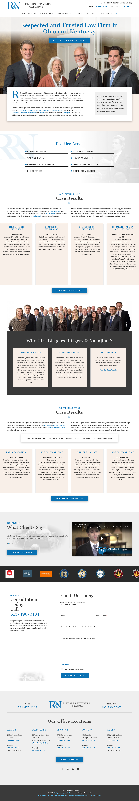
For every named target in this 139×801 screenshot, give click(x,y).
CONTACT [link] (110, 14)
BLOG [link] (102, 14)
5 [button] (12, 543)
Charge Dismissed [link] (73, 452)
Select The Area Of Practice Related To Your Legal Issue (82, 627)
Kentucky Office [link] (88, 740)
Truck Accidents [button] (83, 158)
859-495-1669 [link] (126, 6)
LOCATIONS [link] (91, 14)
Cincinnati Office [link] (63, 740)
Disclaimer (65, 664)
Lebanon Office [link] (13, 740)
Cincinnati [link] (15, 112)
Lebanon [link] (23, 112)
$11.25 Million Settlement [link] (73, 228)
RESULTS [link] (79, 14)
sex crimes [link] (47, 425)
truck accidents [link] (44, 110)
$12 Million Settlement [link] (37, 228)
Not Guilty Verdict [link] (38, 452)
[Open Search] (116, 14)
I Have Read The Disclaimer (74, 669)
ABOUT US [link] (32, 14)
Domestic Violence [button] (84, 171)
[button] (63, 769)
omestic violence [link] (59, 425)
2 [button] (8, 543)
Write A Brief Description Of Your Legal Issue (78, 638)
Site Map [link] (50, 795)
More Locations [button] (69, 759)
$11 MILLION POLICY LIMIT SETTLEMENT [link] (108, 228)
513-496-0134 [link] (101, 6)
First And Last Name (68, 604)
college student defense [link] (56, 427)
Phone (63, 616)
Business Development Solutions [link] (79, 795)
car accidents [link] (33, 110)
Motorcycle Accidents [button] (40, 164)
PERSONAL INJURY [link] (46, 14)
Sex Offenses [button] (34, 171)
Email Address (101, 616)
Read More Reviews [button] (22, 552)
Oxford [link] (41, 112)
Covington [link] (66, 112)
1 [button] (7, 543)
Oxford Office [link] (112, 740)
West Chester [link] (31, 112)
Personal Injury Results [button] (69, 291)
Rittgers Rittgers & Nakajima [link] (65, 793)
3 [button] (9, 543)
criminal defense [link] (57, 110)
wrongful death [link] (36, 216)
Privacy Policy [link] (60, 795)
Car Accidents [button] (35, 158)
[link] (29, 6)
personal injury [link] (23, 110)
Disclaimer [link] (42, 795)
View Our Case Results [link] (108, 370)
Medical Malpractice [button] (85, 164)
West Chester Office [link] (40, 743)
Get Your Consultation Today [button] (69, 40)
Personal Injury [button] (36, 151)
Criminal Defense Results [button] (69, 499)
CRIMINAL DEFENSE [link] (65, 14)
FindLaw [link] (97, 795)
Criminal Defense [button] (83, 151)
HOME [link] (23, 14)
